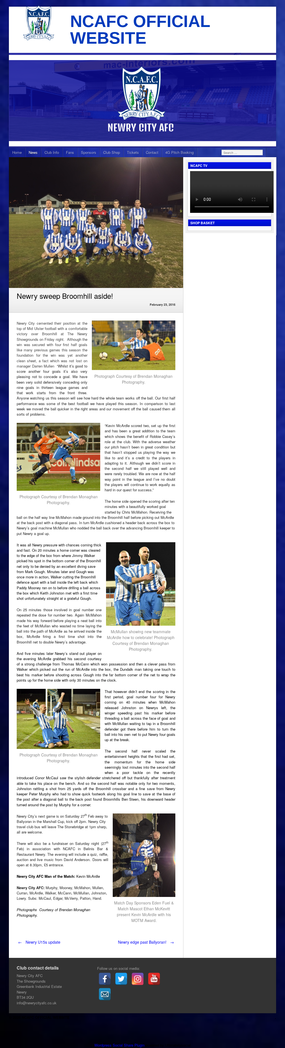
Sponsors (88, 152)
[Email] (105, 994)
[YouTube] (154, 979)
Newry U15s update (39, 942)
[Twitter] (121, 979)
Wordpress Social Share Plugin (120, 1045)
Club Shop (111, 152)
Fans (70, 152)
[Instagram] (137, 979)
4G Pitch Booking (179, 152)
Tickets (133, 152)
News (33, 152)
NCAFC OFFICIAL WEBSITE (140, 29)
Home (17, 152)
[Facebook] (105, 979)
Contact (152, 152)
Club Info (52, 152)
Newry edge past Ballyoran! (146, 942)
